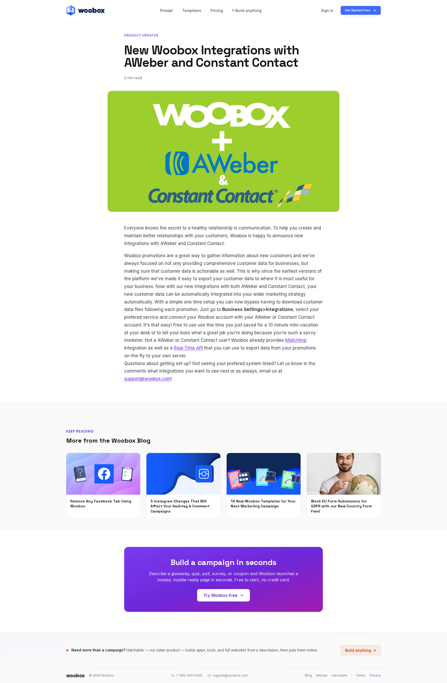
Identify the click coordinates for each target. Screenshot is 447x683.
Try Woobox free (220, 595)
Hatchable (339, 675)
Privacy (375, 675)
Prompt (166, 10)
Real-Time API (188, 348)
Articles (321, 675)
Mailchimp (296, 340)
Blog (308, 675)
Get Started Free (357, 10)
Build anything (248, 10)
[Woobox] (75, 675)
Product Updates (141, 35)
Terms (361, 675)
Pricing (217, 10)
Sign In (327, 10)
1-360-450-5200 (189, 675)
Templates (191, 10)
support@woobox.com (147, 378)
